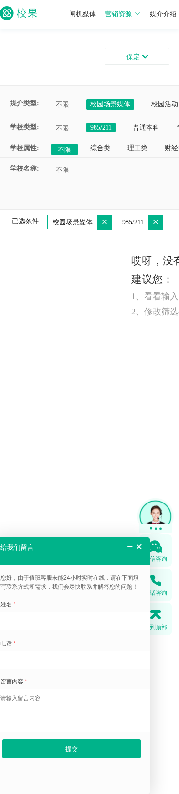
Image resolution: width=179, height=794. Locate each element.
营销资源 (118, 14)
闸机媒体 (82, 14)
